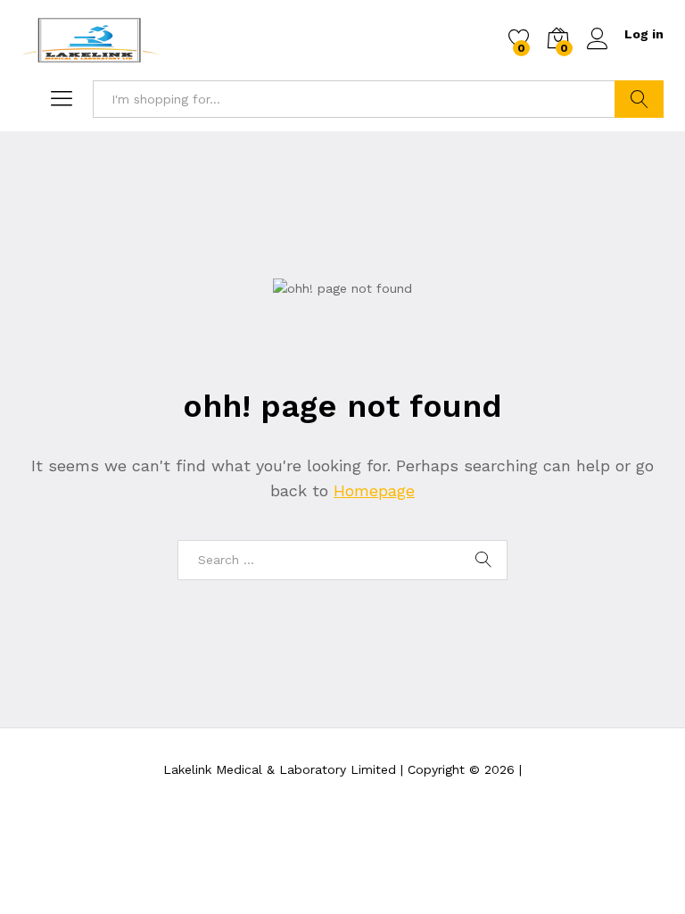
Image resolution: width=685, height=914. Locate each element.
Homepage (374, 490)
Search (639, 99)
